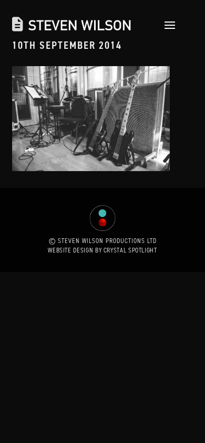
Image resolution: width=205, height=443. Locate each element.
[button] (167, 25)
